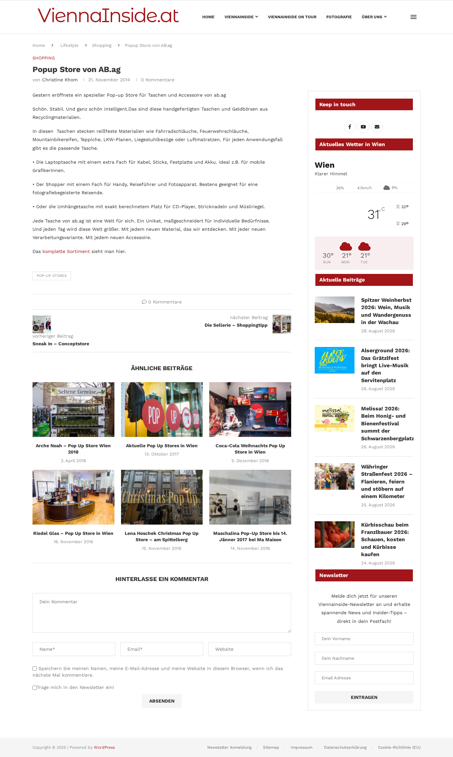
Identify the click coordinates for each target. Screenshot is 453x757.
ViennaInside (239, 17)
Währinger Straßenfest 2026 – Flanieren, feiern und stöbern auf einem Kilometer (387, 481)
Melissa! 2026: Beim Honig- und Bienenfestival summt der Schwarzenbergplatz (387, 423)
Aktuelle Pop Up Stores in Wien (162, 445)
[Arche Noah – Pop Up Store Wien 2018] (73, 409)
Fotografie (339, 17)
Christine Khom (60, 79)
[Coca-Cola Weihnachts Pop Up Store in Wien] (250, 409)
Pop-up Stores (52, 276)
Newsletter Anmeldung (229, 747)
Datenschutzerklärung (345, 747)
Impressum (301, 747)
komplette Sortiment (66, 251)
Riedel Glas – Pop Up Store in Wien (73, 533)
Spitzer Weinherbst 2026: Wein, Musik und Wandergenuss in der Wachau (386, 311)
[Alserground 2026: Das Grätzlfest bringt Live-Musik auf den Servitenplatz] (335, 360)
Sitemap (271, 747)
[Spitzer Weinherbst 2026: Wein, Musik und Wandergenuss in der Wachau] (335, 309)
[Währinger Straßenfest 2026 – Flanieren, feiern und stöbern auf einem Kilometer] (335, 476)
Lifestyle (69, 45)
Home (208, 17)
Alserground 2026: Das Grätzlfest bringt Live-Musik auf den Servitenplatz (385, 365)
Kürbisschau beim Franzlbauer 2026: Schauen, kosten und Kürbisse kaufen (385, 540)
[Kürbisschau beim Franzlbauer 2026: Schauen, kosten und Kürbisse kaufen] (335, 534)
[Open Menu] (414, 17)
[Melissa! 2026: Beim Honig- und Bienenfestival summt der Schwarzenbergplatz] (335, 418)
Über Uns (372, 17)
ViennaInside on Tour (292, 17)
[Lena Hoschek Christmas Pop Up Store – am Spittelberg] (162, 497)
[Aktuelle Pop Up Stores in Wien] (162, 409)
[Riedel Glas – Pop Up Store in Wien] (73, 497)
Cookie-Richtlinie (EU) (399, 747)
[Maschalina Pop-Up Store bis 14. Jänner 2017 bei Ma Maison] (250, 497)
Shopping (101, 45)
